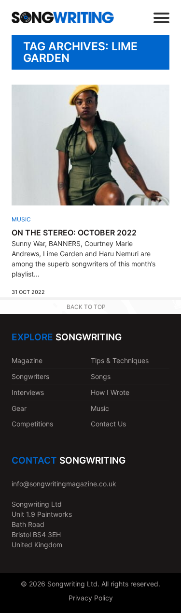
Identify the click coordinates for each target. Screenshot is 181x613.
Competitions (32, 424)
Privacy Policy (91, 598)
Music (21, 219)
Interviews (28, 392)
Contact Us (108, 424)
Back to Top (86, 306)
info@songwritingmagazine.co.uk (64, 484)
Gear (19, 408)
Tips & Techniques (120, 360)
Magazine (27, 360)
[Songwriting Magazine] (63, 17)
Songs (101, 376)
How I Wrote (110, 392)
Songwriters (30, 376)
